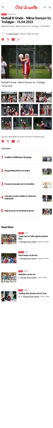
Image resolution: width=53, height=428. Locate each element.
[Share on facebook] (3, 39)
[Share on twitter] (8, 39)
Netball (4, 14)
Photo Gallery (12, 14)
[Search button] (45, 7)
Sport (26, 233)
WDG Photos (13, 34)
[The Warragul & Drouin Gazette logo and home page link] (26, 7)
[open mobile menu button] (2, 7)
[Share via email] (13, 39)
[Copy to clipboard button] (18, 39)
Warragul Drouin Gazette (28, 242)
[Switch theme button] (50, 7)
